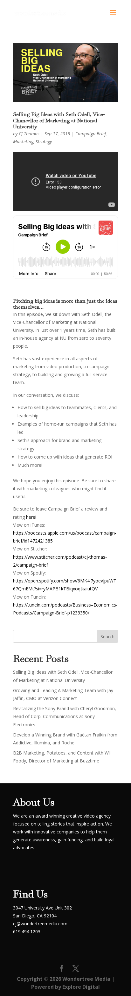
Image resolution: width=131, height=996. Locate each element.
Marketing (23, 141)
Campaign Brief (90, 134)
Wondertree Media (86, 978)
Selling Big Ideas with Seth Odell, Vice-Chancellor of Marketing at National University (59, 120)
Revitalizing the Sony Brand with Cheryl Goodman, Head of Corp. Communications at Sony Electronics (64, 716)
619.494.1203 (26, 932)
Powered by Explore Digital (65, 986)
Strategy (44, 141)
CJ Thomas (29, 134)
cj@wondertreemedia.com (40, 924)
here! (31, 517)
